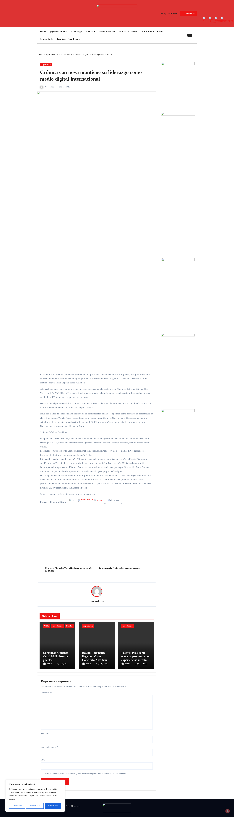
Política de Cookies (128, 31)
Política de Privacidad (152, 31)
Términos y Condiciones (68, 39)
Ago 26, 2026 (63, 664)
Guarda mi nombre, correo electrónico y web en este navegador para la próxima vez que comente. (84, 773)
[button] (195, 35)
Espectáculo (46, 65)
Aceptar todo (53, 806)
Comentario (46, 692)
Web (43, 760)
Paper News (71, 806)
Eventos (69, 626)
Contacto (90, 31)
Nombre (45, 733)
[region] (35, 796)
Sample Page (46, 39)
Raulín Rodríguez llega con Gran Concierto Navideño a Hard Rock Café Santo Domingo (96, 660)
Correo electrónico (49, 747)
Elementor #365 (107, 31)
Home (43, 31)
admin (51, 87)
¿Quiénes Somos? (58, 31)
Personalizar (17, 806)
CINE (46, 626)
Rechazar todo (35, 806)
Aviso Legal (76, 31)
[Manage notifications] (227, 811)
